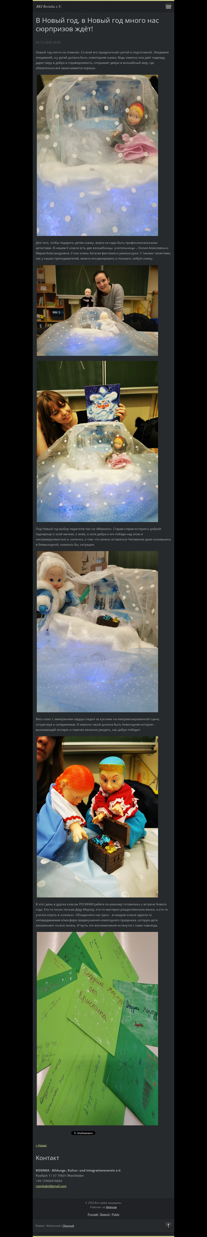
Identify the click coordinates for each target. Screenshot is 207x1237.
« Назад (41, 1145)
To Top (168, 1226)
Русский (93, 1214)
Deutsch (105, 1214)
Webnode (111, 1207)
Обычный (68, 1225)
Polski (115, 1214)
